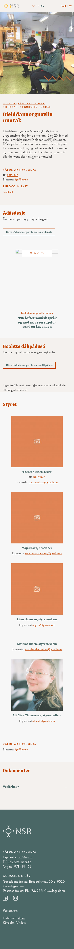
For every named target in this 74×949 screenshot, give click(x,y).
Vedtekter (11, 787)
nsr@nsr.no (25, 857)
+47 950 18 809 (19, 861)
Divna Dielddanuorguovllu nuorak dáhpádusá (29, 365)
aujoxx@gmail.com (43, 625)
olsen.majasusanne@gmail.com (43, 553)
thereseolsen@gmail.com (43, 482)
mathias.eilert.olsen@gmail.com (43, 649)
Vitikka (21, 922)
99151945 (12, 175)
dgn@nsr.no (21, 179)
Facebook (8, 192)
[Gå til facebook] (8, 897)
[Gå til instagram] (18, 897)
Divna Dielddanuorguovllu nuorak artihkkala (29, 232)
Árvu (21, 917)
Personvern (10, 910)
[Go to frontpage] (11, 5)
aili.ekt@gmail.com (43, 721)
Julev (40, 6)
